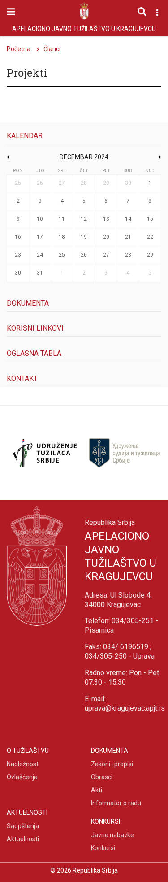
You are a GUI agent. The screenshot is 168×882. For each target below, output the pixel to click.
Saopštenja (23, 826)
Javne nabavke (112, 834)
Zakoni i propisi (112, 764)
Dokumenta (28, 303)
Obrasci (101, 777)
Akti (96, 790)
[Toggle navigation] (11, 12)
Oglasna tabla (34, 353)
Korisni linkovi (35, 328)
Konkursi (103, 847)
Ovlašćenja (22, 777)
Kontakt (22, 378)
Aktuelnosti (23, 839)
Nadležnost (23, 764)
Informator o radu (116, 803)
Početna (18, 48)
